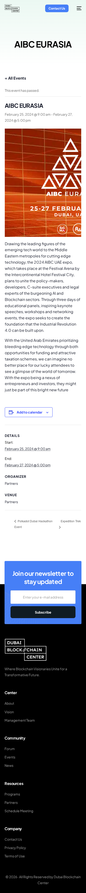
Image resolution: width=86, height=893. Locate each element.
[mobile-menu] (77, 8)
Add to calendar (29, 412)
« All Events (15, 78)
